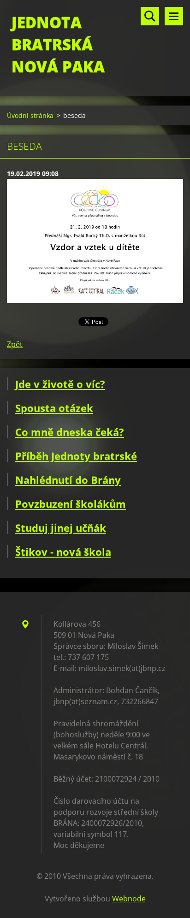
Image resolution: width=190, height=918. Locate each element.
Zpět (15, 344)
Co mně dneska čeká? (69, 432)
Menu (174, 16)
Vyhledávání (150, 16)
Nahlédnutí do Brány (68, 480)
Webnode (129, 899)
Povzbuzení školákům (70, 504)
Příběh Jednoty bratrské (76, 456)
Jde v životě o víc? (60, 384)
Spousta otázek (54, 408)
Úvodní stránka (30, 115)
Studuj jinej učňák (60, 528)
